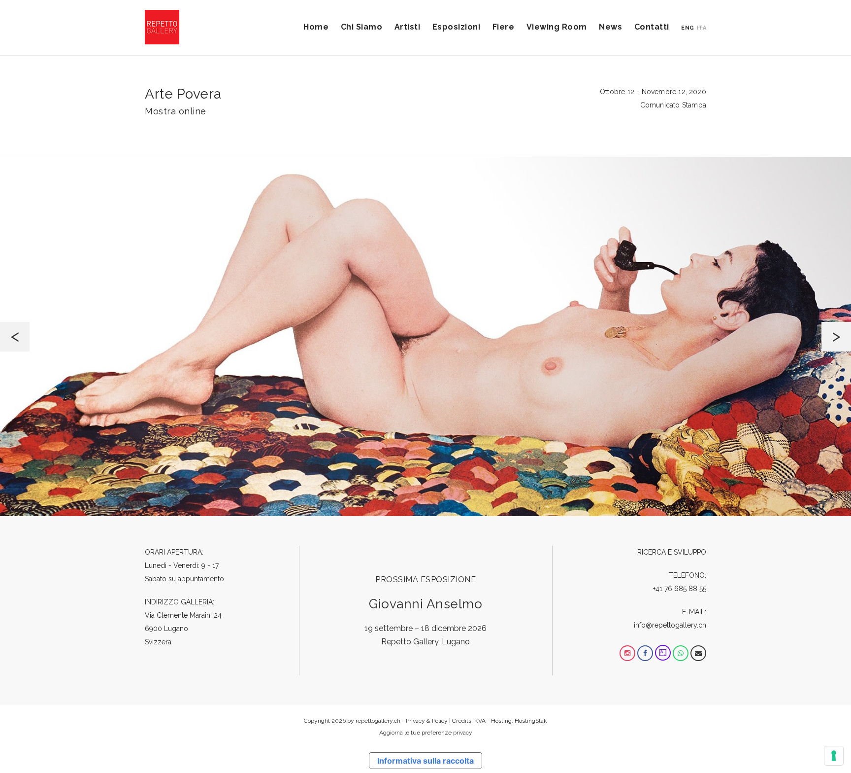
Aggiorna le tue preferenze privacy (425, 732)
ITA (702, 28)
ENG (687, 28)
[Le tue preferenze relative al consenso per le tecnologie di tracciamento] (833, 755)
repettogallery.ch (378, 720)
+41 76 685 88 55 (679, 589)
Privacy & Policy (427, 720)
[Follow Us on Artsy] (663, 653)
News (610, 27)
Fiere (503, 27)
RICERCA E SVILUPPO (671, 552)
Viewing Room (556, 27)
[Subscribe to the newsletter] (698, 653)
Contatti (651, 27)
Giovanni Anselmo (425, 604)
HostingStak (531, 720)
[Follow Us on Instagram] (627, 653)
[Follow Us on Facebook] (645, 653)
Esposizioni (456, 27)
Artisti (407, 27)
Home (315, 27)
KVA (480, 720)
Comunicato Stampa (673, 105)
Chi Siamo (362, 27)
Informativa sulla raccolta (425, 761)
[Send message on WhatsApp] (680, 653)
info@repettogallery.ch (670, 625)
